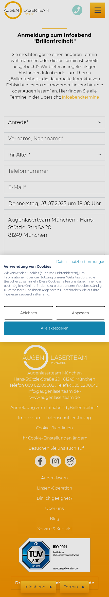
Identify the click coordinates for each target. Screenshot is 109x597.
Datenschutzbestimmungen (80, 262)
